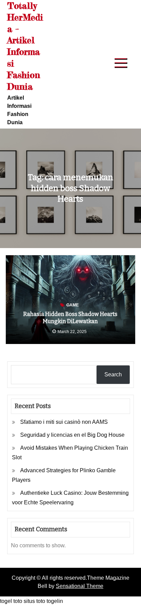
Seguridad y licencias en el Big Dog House (72, 435)
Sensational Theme (79, 586)
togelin (55, 601)
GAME (72, 305)
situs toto (34, 601)
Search (113, 374)
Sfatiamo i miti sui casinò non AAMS (64, 422)
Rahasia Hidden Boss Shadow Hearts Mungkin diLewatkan (70, 317)
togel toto (11, 601)
